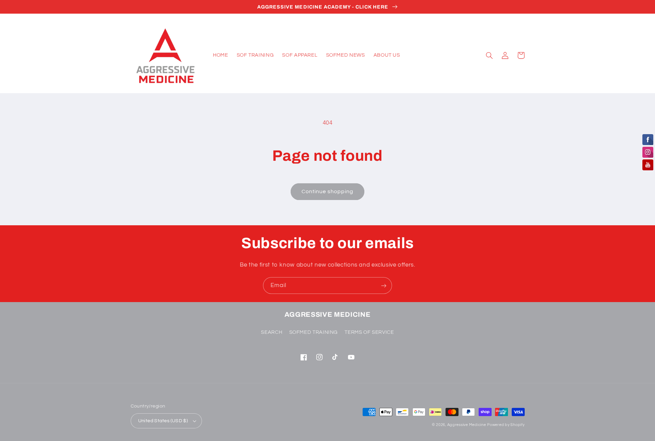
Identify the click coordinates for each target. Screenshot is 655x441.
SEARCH (271, 332)
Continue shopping (328, 191)
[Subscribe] (384, 285)
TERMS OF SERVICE (369, 332)
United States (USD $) (163, 420)
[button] (489, 55)
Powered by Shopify (505, 425)
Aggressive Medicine (466, 425)
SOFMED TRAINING (313, 332)
